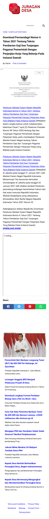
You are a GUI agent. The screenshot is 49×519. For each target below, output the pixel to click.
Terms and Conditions (16, 504)
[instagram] (34, 19)
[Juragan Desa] (24, 9)
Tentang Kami (24, 512)
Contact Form (33, 508)
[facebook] (15, 19)
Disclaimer (12, 508)
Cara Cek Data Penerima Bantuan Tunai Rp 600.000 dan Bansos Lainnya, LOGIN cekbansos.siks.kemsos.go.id (23, 415)
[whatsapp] (40, 306)
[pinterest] (30, 306)
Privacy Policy (33, 504)
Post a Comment (19, 63)
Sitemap (22, 508)
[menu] (4, 25)
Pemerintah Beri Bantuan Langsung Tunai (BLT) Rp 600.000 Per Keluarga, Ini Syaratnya (24, 363)
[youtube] (27, 19)
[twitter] (21, 19)
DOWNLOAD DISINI (12, 228)
